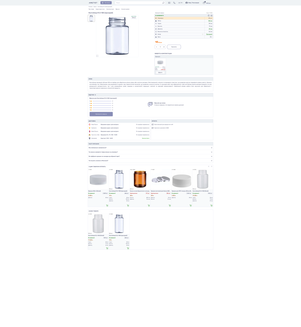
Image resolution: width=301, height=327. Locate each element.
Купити (174, 47)
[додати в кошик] (107, 205)
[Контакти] (174, 3)
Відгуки (118, 9)
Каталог (107, 2)
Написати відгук (101, 114)
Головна (90, 6)
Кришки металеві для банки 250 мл (161, 191)
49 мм (210, 29)
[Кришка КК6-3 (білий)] (98, 179)
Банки (95, 6)
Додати (160, 72)
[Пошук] (163, 3)
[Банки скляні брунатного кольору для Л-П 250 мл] (140, 179)
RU (181, 2)
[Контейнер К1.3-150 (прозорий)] (119, 179)
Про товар (91, 9)
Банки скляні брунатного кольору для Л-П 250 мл (140, 191)
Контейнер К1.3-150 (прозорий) (118, 191)
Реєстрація (195, 2)
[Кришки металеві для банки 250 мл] (160, 179)
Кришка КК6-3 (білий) (94, 191)
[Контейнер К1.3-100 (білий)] (202, 179)
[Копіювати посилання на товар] (209, 15)
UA (179, 2)
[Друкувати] (211, 15)
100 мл (210, 21)
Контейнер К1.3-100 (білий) (200, 191)
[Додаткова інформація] (169, 3)
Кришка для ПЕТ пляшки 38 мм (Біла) (182, 191)
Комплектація (110, 9)
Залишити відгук (159, 12)
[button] (211, 166)
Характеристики (100, 9)
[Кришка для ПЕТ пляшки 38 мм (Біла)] (181, 179)
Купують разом (125, 9)
